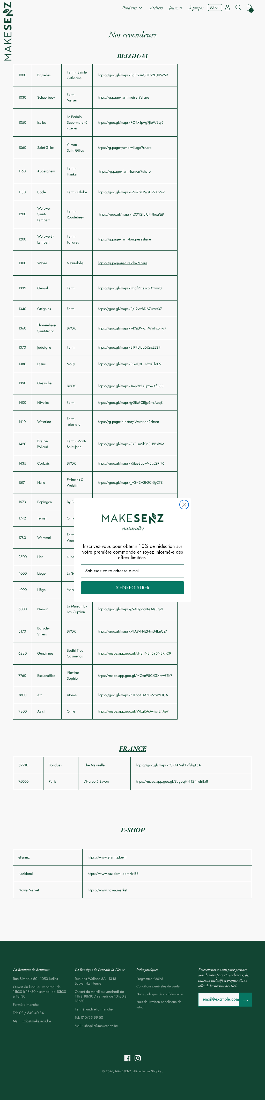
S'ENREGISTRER (133, 587)
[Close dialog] (184, 504)
